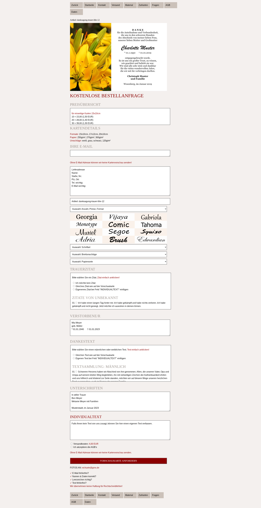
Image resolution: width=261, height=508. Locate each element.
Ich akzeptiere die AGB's (85, 447)
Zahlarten (143, 5)
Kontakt (102, 5)
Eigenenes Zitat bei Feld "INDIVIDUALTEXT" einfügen (101, 289)
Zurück (74, 5)
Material (129, 5)
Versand (116, 5)
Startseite (89, 5)
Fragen (155, 5)
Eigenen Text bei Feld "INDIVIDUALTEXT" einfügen (100, 358)
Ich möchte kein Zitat (85, 283)
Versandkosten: (85, 444)
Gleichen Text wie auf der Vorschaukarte (94, 355)
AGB (168, 5)
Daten (74, 12)
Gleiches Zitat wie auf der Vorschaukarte (94, 286)
